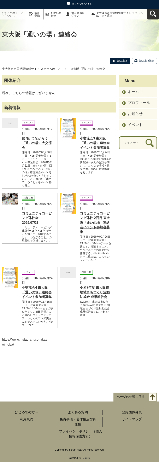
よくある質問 (78, 412)
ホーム (133, 92)
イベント (135, 125)
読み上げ (122, 60)
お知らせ (135, 114)
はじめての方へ (26, 412)
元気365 (86, 458)
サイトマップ (132, 419)
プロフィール (139, 103)
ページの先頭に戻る (131, 397)
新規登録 (37, 14)
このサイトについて (15, 14)
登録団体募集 (132, 412)
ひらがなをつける (82, 3)
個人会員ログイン (78, 14)
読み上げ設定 (146, 60)
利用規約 (26, 419)
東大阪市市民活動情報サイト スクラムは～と (31, 68)
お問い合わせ (56, 14)
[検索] (149, 143)
